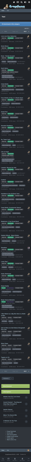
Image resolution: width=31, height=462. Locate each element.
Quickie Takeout (7, 409)
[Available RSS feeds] (28, 450)
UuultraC (3, 179)
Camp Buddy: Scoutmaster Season (11, 207)
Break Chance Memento (8, 300)
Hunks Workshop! (6, 273)
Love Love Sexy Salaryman (8, 36)
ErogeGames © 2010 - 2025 (12, 454)
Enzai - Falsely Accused (8, 56)
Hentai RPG (10, 433)
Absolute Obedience (7, 125)
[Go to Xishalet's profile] (29, 248)
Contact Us (23, 454)
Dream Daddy (5, 286)
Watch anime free (11, 439)
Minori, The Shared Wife (10, 415)
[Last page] (29, 31)
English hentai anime (12, 436)
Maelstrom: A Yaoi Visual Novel (10, 221)
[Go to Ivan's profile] (28, 36)
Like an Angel (5, 151)
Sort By (27, 28)
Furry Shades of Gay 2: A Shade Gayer (12, 98)
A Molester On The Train (10, 420)
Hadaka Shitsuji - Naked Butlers (10, 235)
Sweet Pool (4, 111)
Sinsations (4, 247)
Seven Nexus (5, 46)
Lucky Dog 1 (4, 261)
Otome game (10, 438)
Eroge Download (11, 431)
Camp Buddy (4, 84)
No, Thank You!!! (5, 139)
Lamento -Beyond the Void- (9, 167)
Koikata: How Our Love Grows (11, 396)
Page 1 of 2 (15, 31)
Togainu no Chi (5, 357)
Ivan (4, 39)
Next (25, 31)
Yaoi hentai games (12, 434)
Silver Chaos (4, 343)
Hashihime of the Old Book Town (10, 193)
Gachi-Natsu (4, 68)
